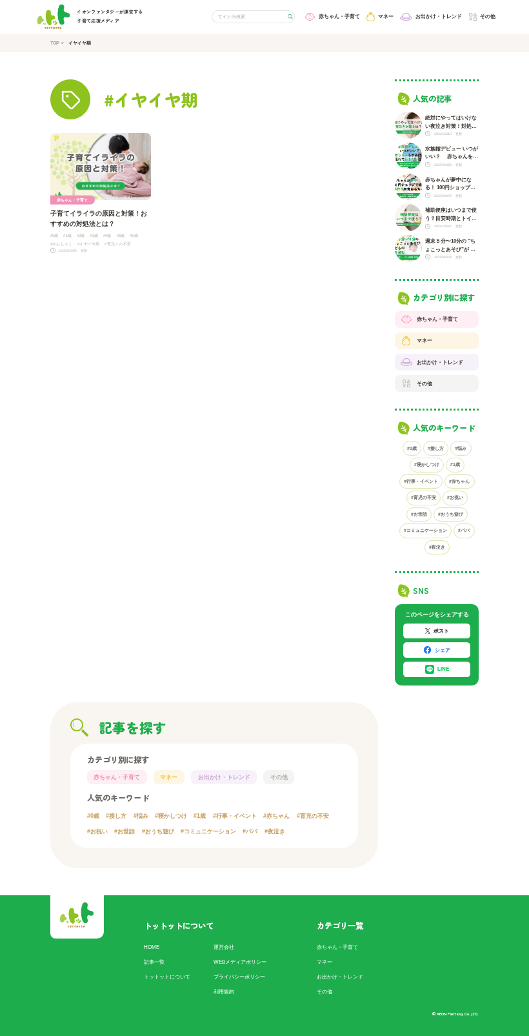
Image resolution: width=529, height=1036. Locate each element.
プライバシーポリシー (239, 976)
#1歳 (67, 235)
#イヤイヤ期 (88, 243)
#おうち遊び (450, 514)
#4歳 (107, 235)
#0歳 (54, 235)
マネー (168, 777)
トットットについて (167, 976)
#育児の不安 (423, 497)
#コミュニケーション (425, 530)
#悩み (460, 448)
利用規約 (224, 991)
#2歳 (81, 235)
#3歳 (94, 235)
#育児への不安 (118, 243)
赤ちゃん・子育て (117, 777)
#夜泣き (437, 547)
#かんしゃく (61, 243)
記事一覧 (154, 962)
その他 (279, 777)
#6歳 (134, 235)
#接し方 (436, 448)
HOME (151, 947)
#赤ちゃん (459, 481)
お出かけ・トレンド (224, 777)
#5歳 (121, 235)
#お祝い (455, 497)
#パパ (464, 530)
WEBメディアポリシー (240, 962)
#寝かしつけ (426, 464)
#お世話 (419, 514)
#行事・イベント (421, 481)
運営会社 (224, 947)
